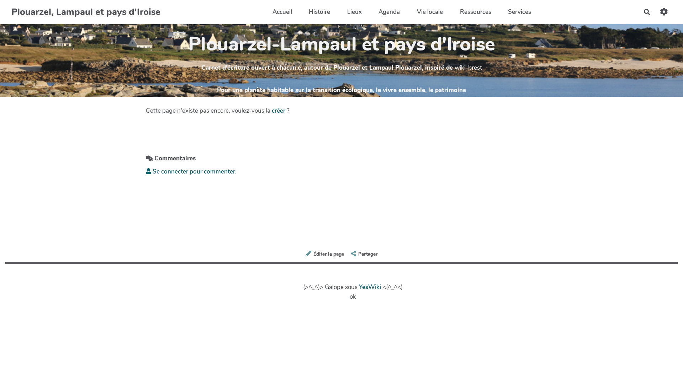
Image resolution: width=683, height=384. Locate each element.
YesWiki (370, 287)
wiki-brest (468, 68)
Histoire (319, 12)
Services (519, 12)
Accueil (282, 12)
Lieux (354, 12)
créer (278, 111)
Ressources (475, 12)
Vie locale (430, 12)
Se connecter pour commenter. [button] (194, 171)
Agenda (389, 12)
